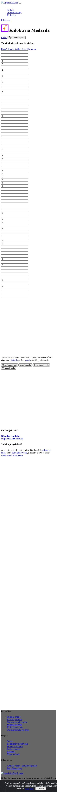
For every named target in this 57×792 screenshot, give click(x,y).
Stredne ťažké (14, 49)
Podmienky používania (17, 744)
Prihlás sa (5, 20)
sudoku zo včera (19, 452)
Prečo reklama (13, 749)
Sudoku (10, 10)
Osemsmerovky (14, 12)
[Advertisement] (28, 325)
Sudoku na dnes (14, 724)
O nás (9, 741)
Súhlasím (41, 789)
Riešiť (4, 37)
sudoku (28, 360)
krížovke (14, 360)
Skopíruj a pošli (17, 38)
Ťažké (24, 49)
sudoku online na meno (12, 455)
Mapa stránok (13, 754)
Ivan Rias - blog (14, 768)
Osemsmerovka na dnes (18, 730)
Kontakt (10, 751)
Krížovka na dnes (15, 727)
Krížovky (11, 15)
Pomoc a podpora (15, 746)
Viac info (29, 788)
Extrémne (31, 49)
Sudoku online (13, 717)
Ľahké (4, 49)
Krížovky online (14, 719)
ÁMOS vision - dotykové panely (22, 765)
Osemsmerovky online (17, 722)
